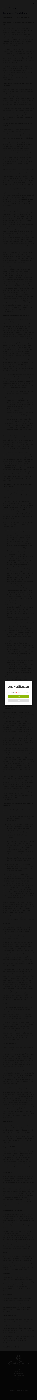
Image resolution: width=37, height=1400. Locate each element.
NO (19, 700)
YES (18, 696)
